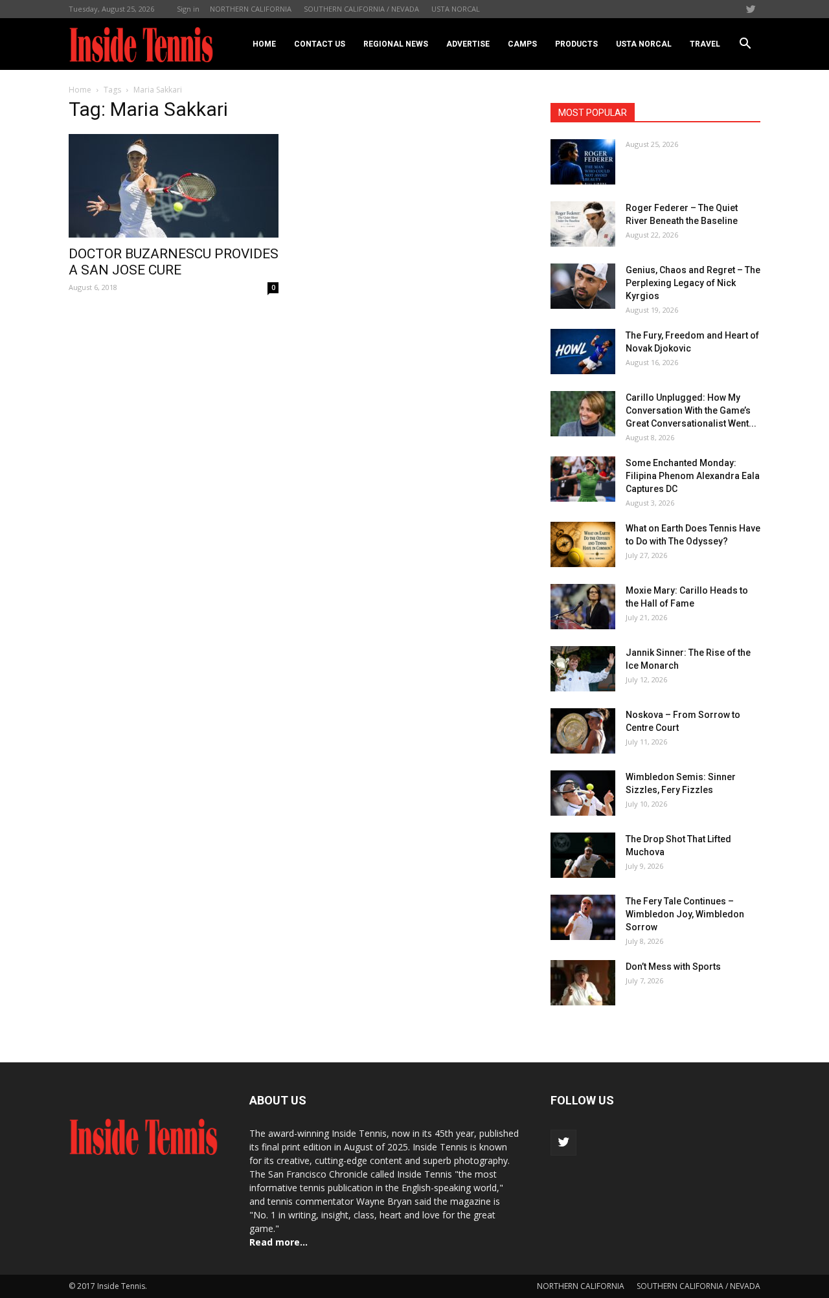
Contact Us (319, 44)
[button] (744, 44)
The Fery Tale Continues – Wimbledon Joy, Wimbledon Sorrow (685, 914)
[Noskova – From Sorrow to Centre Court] (583, 731)
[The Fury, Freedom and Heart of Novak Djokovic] (583, 351)
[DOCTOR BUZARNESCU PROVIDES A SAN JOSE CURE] (173, 186)
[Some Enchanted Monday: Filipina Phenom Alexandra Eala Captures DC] (583, 479)
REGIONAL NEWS (395, 44)
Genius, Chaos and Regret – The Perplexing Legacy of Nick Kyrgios (693, 283)
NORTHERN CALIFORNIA (250, 9)
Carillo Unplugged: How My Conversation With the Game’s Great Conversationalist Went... (691, 410)
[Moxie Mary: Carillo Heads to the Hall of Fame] (583, 606)
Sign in (188, 9)
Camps (522, 44)
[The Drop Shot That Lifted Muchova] (583, 855)
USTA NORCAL (455, 9)
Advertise (468, 44)
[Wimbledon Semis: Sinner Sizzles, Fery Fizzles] (583, 793)
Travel (705, 44)
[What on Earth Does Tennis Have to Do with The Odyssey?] (583, 544)
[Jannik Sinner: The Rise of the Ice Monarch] (583, 668)
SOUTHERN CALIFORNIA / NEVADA (361, 9)
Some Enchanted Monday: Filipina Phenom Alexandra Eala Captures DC (693, 476)
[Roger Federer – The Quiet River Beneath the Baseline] (583, 224)
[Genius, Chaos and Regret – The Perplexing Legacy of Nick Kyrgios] (583, 286)
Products (576, 44)
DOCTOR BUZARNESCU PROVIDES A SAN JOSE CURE (173, 262)
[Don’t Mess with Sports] (583, 982)
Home (264, 44)
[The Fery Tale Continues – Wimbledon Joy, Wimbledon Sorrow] (583, 917)
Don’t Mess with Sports (673, 966)
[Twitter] (750, 9)
